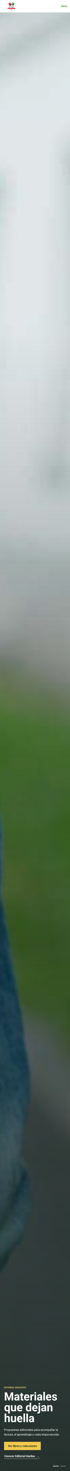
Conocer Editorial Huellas (21, 1456)
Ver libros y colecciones (22, 1446)
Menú (64, 6)
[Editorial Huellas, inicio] (11, 6)
